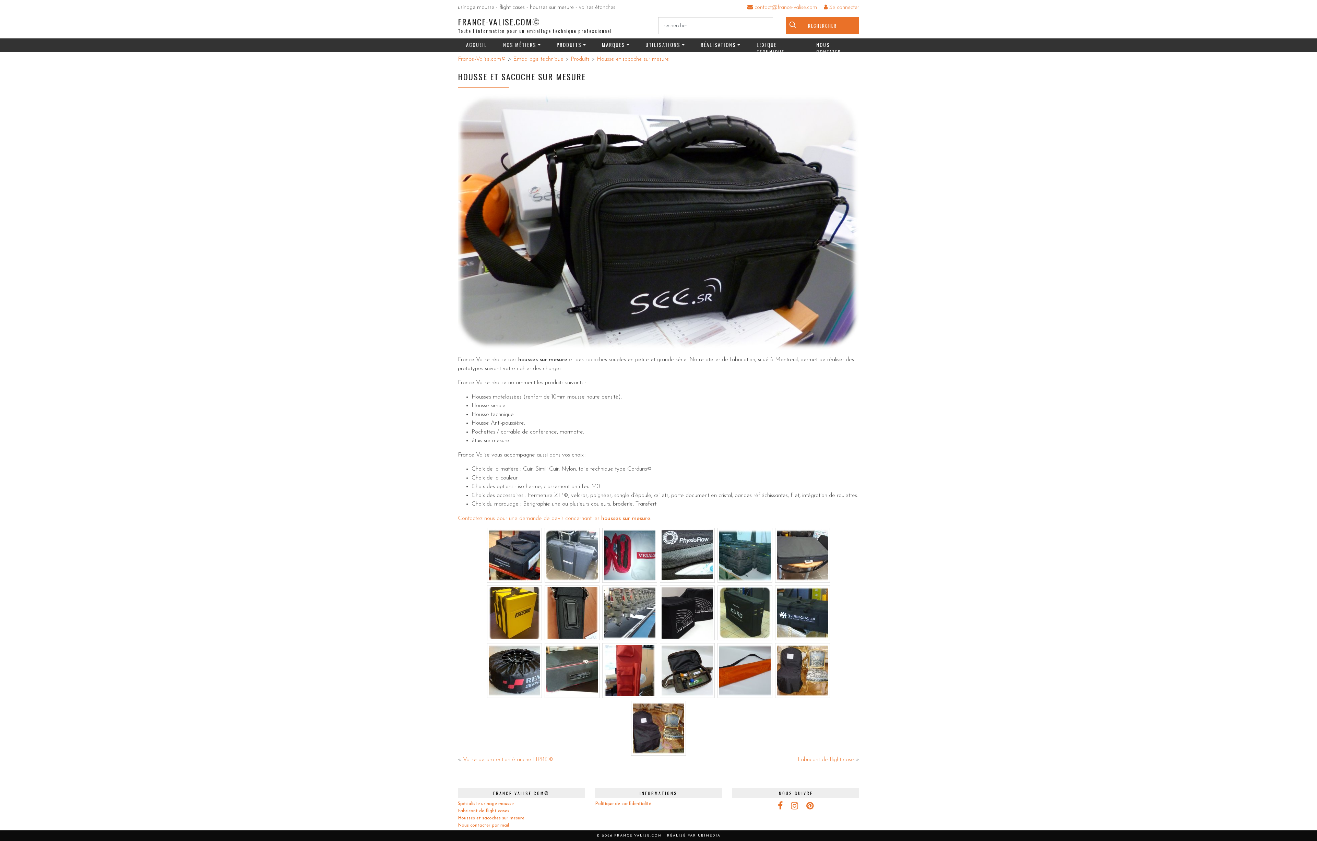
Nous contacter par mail (483, 825)
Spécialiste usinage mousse (486, 804)
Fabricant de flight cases (483, 811)
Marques (613, 44)
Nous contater (828, 46)
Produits (569, 44)
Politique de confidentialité (623, 804)
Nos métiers (519, 44)
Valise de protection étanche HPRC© (508, 759)
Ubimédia (709, 836)
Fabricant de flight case (826, 759)
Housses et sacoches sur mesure (491, 818)
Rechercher (822, 25)
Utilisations (662, 44)
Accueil (476, 44)
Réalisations (718, 44)
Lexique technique (770, 46)
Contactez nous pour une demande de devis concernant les (529, 518)
